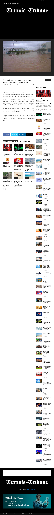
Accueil (4, 40)
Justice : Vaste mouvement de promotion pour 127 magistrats (43, 100)
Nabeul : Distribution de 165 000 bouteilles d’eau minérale (47, 328)
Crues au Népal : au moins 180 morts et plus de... (46, 147)
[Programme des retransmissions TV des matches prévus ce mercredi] (39, 202)
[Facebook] (39, 1)
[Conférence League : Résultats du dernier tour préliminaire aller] (39, 446)
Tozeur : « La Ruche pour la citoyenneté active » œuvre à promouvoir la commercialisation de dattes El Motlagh (29, 153)
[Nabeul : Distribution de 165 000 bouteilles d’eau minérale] (39, 328)
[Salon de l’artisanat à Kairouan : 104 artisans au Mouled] (39, 286)
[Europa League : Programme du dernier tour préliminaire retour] (7, 161)
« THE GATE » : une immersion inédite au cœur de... (47, 280)
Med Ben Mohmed (7, 84)
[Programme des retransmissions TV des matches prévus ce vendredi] (39, 424)
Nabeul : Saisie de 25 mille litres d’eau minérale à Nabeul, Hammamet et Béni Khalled (29, 168)
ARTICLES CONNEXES (10, 141)
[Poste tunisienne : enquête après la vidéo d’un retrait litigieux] (39, 274)
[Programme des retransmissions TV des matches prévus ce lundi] (39, 321)
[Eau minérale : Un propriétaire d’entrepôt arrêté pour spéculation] (39, 166)
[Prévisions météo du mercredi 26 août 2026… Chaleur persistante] (39, 230)
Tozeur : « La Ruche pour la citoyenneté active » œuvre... (46, 120)
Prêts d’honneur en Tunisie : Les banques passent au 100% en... (47, 412)
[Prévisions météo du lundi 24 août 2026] (39, 335)
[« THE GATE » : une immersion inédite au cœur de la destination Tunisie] (39, 280)
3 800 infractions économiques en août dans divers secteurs (47, 432)
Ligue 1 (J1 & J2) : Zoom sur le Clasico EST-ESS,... (46, 346)
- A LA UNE (8, 40)
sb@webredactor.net (30, 489)
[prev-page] (3, 189)
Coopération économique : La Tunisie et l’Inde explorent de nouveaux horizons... (47, 391)
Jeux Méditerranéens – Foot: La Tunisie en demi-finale (47, 173)
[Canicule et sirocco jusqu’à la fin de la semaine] (39, 307)
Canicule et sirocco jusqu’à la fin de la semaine (46, 307)
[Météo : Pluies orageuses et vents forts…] (39, 418)
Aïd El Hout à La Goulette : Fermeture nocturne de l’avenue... (47, 195)
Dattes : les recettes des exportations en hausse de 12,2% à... (47, 216)
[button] (38, 0)
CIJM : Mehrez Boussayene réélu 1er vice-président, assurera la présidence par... (47, 453)
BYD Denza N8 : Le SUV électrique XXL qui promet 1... (47, 398)
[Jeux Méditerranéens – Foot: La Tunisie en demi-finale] (39, 173)
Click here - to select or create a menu (11, 3)
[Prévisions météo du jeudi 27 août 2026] (30, 175)
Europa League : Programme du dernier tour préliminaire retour (7, 166)
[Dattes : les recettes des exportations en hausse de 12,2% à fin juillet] (39, 216)
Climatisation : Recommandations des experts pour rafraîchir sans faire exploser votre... (47, 188)
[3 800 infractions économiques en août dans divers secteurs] (39, 432)
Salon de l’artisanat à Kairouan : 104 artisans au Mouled (47, 286)
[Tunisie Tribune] (27, 10)
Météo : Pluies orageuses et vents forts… (46, 418)
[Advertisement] (18, 89)
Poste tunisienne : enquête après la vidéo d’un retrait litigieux (47, 274)
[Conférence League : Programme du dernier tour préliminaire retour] (18, 147)
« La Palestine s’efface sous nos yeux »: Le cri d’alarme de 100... (47, 238)
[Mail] (46, 1)
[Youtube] (50, 1)
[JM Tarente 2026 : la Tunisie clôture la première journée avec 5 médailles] (39, 292)
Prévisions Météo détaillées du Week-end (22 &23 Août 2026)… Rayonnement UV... (47, 382)
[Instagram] (42, 1)
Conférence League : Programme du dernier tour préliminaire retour (18, 153)
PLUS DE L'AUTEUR (25, 141)
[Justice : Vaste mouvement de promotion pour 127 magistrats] (7, 147)
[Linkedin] (44, 1)
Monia (37, 103)
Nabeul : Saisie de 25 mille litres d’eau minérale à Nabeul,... (46, 140)
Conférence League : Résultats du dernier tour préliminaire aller (47, 445)
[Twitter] (48, 1)
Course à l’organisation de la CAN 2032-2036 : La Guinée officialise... (47, 340)
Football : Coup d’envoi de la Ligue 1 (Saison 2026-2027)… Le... (47, 367)
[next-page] (5, 189)
